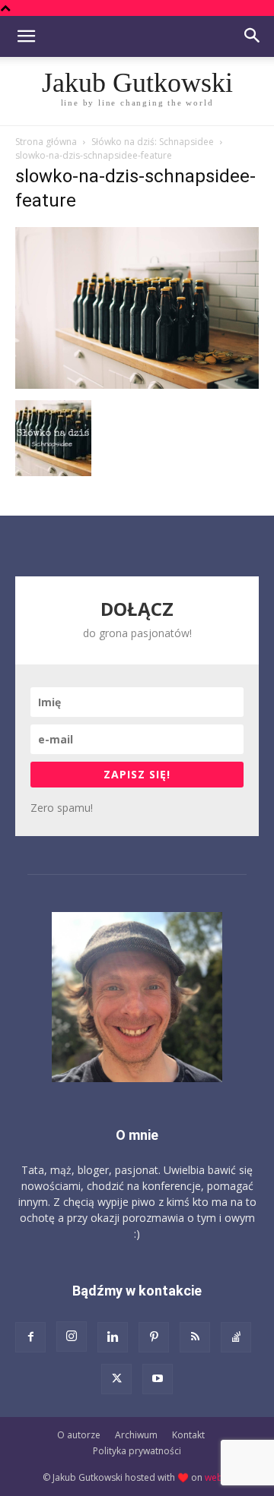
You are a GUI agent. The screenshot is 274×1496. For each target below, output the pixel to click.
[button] (26, 36)
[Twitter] (116, 1379)
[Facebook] (30, 1337)
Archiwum (136, 1434)
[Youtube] (157, 1379)
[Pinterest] (154, 1337)
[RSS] (195, 1337)
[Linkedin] (112, 1337)
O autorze (78, 1434)
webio (218, 1477)
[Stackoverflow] (236, 1337)
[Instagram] (71, 1336)
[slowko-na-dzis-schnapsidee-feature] (137, 384)
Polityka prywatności (137, 1450)
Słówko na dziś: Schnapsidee (152, 141)
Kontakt (188, 1434)
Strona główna (46, 141)
